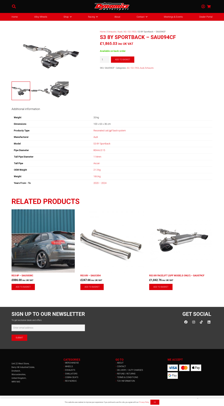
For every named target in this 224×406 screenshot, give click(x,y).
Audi (120, 31)
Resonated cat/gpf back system (109, 130)
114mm (97, 156)
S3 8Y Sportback (101, 143)
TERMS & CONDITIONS (127, 377)
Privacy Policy (144, 402)
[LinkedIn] (208, 322)
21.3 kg (97, 169)
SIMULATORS (71, 373)
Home (103, 31)
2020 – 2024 (99, 183)
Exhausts (111, 31)
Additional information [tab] (26, 109)
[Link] (203, 6)
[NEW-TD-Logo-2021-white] (112, 6)
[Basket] (208, 6)
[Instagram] (193, 322)
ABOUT (120, 363)
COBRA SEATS (71, 377)
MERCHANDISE (72, 363)
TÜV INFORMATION (126, 381)
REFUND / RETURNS (126, 373)
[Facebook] (186, 322)
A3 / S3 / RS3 (130, 31)
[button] (14, 6)
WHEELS (69, 366)
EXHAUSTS (70, 370)
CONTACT (121, 366)
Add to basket (122, 59)
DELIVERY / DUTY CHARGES (130, 370)
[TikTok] (201, 322)
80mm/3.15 (99, 150)
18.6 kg (97, 176)
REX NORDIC (71, 381)
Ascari (96, 163)
